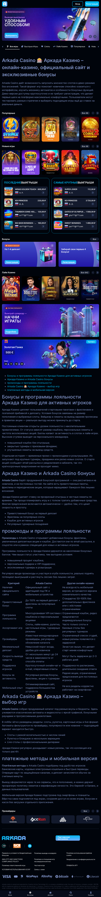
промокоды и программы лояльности (29, 382)
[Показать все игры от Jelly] (63, 819)
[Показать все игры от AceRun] (38, 819)
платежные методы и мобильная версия (30, 390)
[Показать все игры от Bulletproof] (88, 819)
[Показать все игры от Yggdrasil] (13, 819)
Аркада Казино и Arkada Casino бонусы (30, 379)
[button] (90, 36)
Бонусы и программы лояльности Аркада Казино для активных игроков (49, 375)
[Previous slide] (4, 46)
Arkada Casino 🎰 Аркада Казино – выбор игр (33, 386)
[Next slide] (97, 46)
